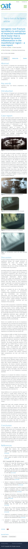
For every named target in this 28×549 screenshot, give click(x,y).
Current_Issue (12, 536)
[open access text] (6, 6)
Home (17, 1)
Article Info (15, 58)
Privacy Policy (4, 543)
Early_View (4, 536)
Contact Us (24, 1)
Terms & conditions (17, 543)
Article (5, 58)
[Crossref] (6, 453)
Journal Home (5, 534)
